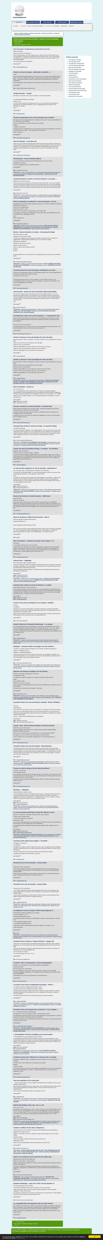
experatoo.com (20, 859)
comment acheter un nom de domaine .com (49, 195)
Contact (71, 26)
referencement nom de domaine (78, 90)
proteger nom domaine (75, 71)
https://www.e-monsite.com (23, 155)
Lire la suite (16, 63)
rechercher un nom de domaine (77, 79)
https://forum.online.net (22, 223)
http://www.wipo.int (21, 1048)
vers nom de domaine (75, 86)
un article (56, 26)
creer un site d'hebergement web (27, 1151)
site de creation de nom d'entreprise (32, 1028)
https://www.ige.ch (21, 638)
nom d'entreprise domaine (34, 383)
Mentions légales (22, 1229)
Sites (29, 26)
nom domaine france (74, 61)
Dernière (35, 1223)
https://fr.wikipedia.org (22, 576)
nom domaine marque (75, 59)
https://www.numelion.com (23, 422)
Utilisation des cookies (54, 1229)
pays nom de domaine (75, 67)
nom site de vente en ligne (51, 1028)
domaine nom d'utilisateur (21, 265)
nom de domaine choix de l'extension (38, 443)
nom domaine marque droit (76, 63)
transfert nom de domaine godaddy (24, 764)
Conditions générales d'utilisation (37, 1229)
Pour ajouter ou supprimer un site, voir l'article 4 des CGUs (28, 1231)
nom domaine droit (74, 94)
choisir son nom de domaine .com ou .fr (44, 1004)
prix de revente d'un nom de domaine (29, 195)
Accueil (15, 26)
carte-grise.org (20, 1096)
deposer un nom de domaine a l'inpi (45, 697)
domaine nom (72, 75)
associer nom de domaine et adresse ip (31, 1121)
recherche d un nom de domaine (23, 312)
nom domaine (47, 22)
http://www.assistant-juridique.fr (24, 1026)
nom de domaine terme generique (52, 834)
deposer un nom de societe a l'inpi (41, 905)
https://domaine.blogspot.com (24, 832)
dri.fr (18, 933)
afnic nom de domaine (75, 81)
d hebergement (62, 22)
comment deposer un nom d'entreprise (42, 936)
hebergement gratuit (76, 22)
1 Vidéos (22, 44)
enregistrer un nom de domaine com (35, 763)
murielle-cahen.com (22, 880)
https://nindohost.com (21, 67)
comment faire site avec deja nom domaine (33, 445)
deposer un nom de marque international (47, 807)
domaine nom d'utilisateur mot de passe (32, 381)
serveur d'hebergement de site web (32, 1150)
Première (19, 1223)
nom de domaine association (77, 88)
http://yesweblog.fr (21, 464)
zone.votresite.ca (20, 356)
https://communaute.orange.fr (24, 261)
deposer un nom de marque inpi (21, 808)
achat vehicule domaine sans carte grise (29, 1098)
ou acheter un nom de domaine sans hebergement (37, 227)
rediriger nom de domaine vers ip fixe (39, 265)
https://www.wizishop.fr (22, 288)
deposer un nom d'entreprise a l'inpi (49, 695)
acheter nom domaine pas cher (25, 580)
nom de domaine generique (22, 836)
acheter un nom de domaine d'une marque (24, 196)
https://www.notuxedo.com (23, 137)
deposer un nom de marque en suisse (25, 641)
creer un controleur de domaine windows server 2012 (32, 1176)
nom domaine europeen (75, 83)
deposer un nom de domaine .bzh (28, 172)
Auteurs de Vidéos (37, 26)
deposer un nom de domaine (35, 174)
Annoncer (64, 26)
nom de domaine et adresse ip (29, 1122)
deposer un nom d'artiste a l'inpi (28, 664)
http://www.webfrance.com (23, 513)
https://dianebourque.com (23, 759)
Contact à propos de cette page (70, 1229)
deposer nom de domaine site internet (32, 834)
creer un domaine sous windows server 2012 (40, 1178)
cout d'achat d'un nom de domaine (38, 1100)
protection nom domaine (75, 96)
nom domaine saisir (74, 92)
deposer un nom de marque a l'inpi (45, 664)
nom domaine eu (73, 77)
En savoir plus (20, 1238)
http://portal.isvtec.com (22, 742)
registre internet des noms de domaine (31, 904)
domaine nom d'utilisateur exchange (30, 1003)
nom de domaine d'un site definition (40, 1029)
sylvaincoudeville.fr (21, 1001)
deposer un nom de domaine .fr (43, 491)
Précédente (25, 1223)
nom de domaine (73, 73)
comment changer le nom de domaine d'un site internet (27, 1124)
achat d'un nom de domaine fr (28, 309)
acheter (18, 22)
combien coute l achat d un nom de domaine (47, 1098)
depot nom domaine (74, 84)
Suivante (30, 1223)
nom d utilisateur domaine (52, 263)
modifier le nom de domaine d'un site (46, 580)
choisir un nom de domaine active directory (35, 1180)
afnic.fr (18, 537)
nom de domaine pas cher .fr (25, 1004)
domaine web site (27, 1153)
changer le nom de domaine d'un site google (32, 380)
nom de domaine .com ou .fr (49, 1122)
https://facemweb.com (22, 557)
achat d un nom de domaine (22, 310)
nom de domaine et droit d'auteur (29, 1050)
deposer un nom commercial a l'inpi (51, 904)
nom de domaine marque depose (45, 172)
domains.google (20, 113)
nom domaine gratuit (33, 22)
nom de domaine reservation (77, 69)
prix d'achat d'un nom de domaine (44, 196)
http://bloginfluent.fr (21, 599)
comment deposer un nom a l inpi (29, 934)
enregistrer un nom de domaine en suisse (43, 641)
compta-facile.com (21, 1217)
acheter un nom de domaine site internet (43, 310)
